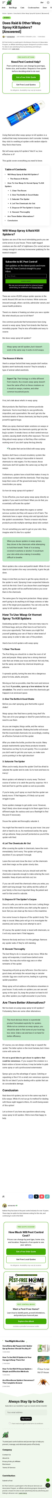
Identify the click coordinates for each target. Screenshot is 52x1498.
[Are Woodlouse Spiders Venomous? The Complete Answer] (43, 1382)
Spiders (9, 13)
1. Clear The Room (18, 191)
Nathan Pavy (11, 36)
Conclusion (12, 220)
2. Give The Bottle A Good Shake (24, 195)
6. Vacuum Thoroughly (20, 212)
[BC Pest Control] (9, 2)
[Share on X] (36, 1197)
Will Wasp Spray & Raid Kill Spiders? (23, 174)
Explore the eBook (26, 1321)
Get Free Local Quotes (26, 85)
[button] (4, 2)
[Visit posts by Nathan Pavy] (3, 37)
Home (4, 13)
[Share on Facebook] (30, 1197)
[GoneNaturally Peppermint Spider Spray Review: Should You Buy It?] (43, 1348)
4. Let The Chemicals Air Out (22, 203)
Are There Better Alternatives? (20, 216)
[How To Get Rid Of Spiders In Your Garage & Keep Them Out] (43, 1359)
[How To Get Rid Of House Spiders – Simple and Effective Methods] (43, 1371)
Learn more (15, 49)
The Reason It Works (19, 179)
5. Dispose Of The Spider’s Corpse (25, 208)
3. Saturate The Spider (19, 199)
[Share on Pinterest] (41, 1197)
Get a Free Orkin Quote (26, 77)
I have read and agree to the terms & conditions (27, 1423)
